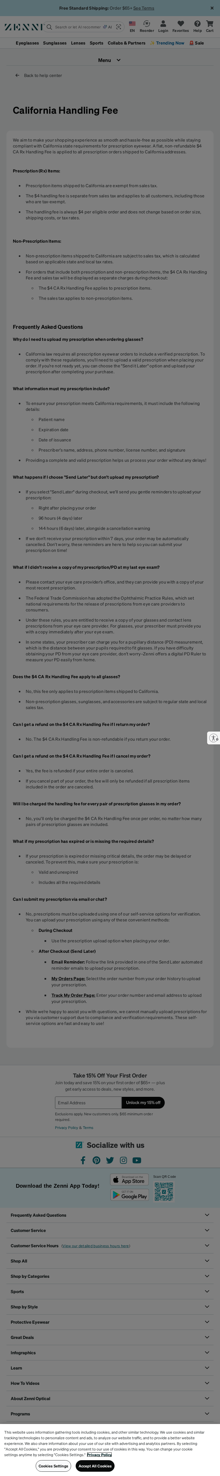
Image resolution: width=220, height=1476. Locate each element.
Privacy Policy (99, 1454)
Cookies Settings (53, 1465)
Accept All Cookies (95, 1465)
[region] (110, 1450)
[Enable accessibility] (213, 738)
